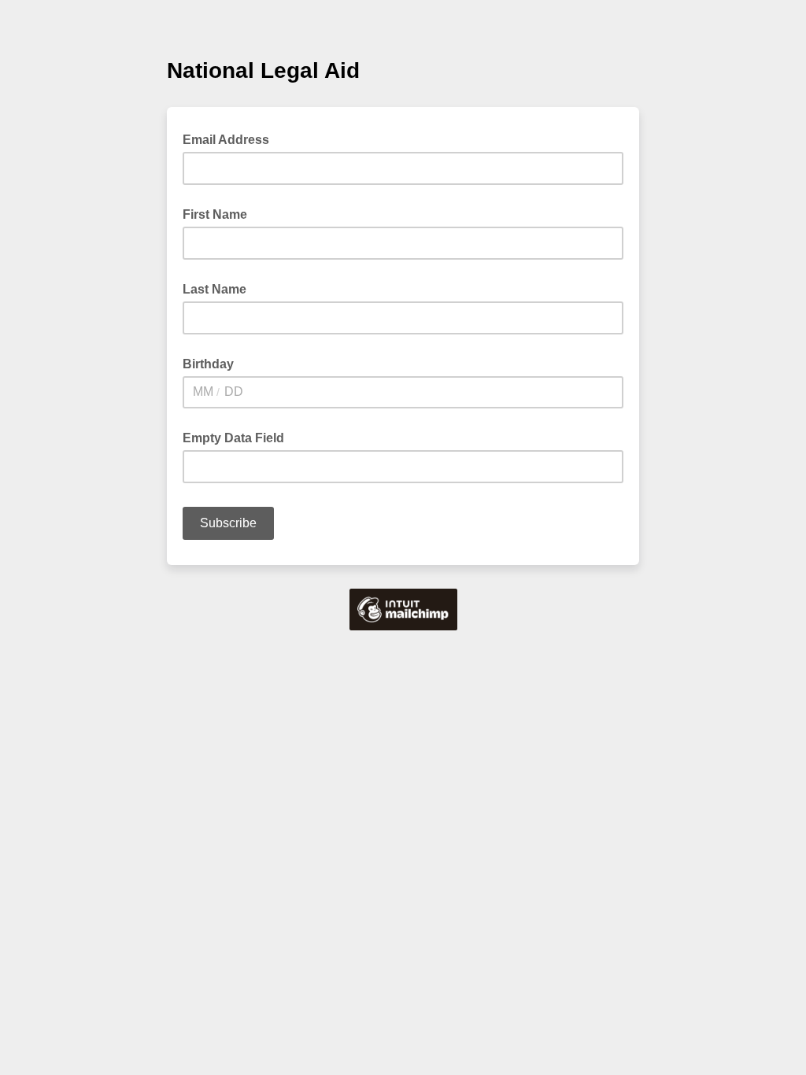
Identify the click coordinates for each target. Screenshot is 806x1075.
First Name (215, 214)
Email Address (231, 138)
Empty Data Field (233, 438)
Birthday (208, 364)
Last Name (214, 289)
